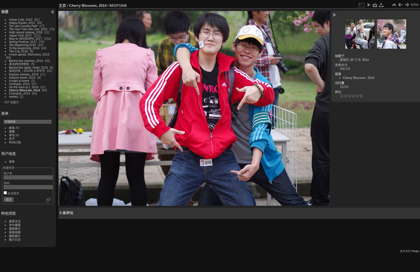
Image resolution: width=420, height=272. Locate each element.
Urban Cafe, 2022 (21, 19)
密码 (6, 183)
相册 (5, 11)
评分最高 (15, 224)
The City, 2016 (18, 51)
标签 (12, 127)
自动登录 (13, 193)
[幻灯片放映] (369, 5)
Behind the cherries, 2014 (26, 60)
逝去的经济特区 (19, 64)
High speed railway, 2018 (26, 32)
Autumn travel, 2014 (22, 77)
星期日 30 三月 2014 (354, 60)
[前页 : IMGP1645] (400, 5)
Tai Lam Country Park (23, 26)
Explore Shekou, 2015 (23, 74)
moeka (13, 96)
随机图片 (15, 235)
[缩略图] (394, 5)
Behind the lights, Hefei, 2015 (28, 67)
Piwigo (415, 251)
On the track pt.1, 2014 (24, 87)
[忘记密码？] (48, 200)
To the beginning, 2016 (24, 48)
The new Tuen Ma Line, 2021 (28, 29)
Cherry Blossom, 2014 (24, 90)
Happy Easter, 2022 (22, 22)
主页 (62, 5)
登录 (12, 161)
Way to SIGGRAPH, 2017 (25, 38)
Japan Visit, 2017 (20, 35)
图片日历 (15, 239)
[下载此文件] (381, 5)
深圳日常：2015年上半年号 (27, 70)
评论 (12, 135)
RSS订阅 (15, 142)
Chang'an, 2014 (19, 93)
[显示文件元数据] (375, 5)
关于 (12, 138)
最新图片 (15, 228)
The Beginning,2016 (22, 45)
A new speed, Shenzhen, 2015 (29, 54)
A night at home (19, 80)
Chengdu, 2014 (19, 83)
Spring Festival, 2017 (23, 41)
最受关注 (15, 221)
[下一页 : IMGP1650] (406, 5)
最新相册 (15, 232)
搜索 (12, 131)
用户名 (8, 173)
